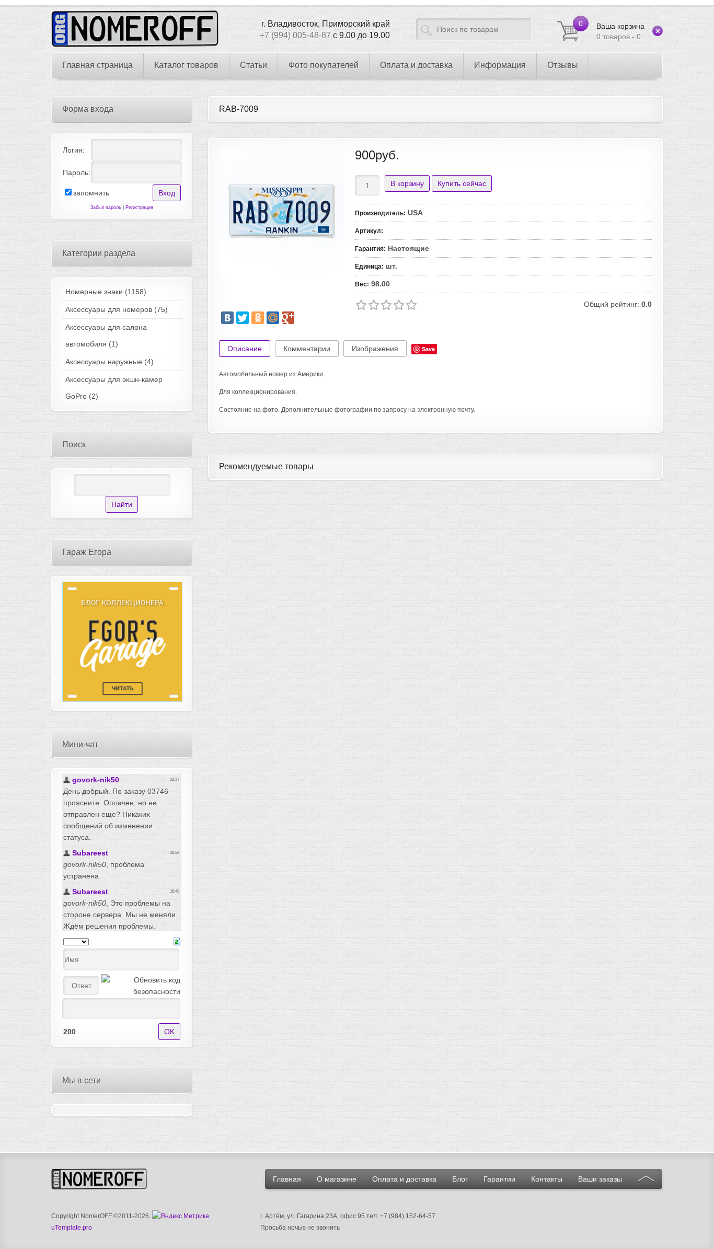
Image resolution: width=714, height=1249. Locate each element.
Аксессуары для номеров (116, 309)
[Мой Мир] (273, 317)
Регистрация (139, 207)
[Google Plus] (288, 317)
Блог (460, 1179)
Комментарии (306, 348)
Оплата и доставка (404, 1179)
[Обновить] (177, 940)
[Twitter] (242, 317)
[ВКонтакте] (227, 317)
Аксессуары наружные (109, 361)
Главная (287, 1179)
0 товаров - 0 (620, 31)
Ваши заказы (600, 1179)
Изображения (375, 348)
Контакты (546, 1179)
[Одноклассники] (257, 317)
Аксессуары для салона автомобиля (106, 335)
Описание (244, 348)
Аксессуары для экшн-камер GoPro (114, 387)
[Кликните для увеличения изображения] (281, 211)
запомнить (91, 193)
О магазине (336, 1179)
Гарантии (499, 1179)
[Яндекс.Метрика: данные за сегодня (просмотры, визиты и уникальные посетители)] (180, 1216)
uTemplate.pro (71, 1227)
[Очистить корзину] (657, 31)
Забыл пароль (105, 207)
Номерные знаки (105, 291)
